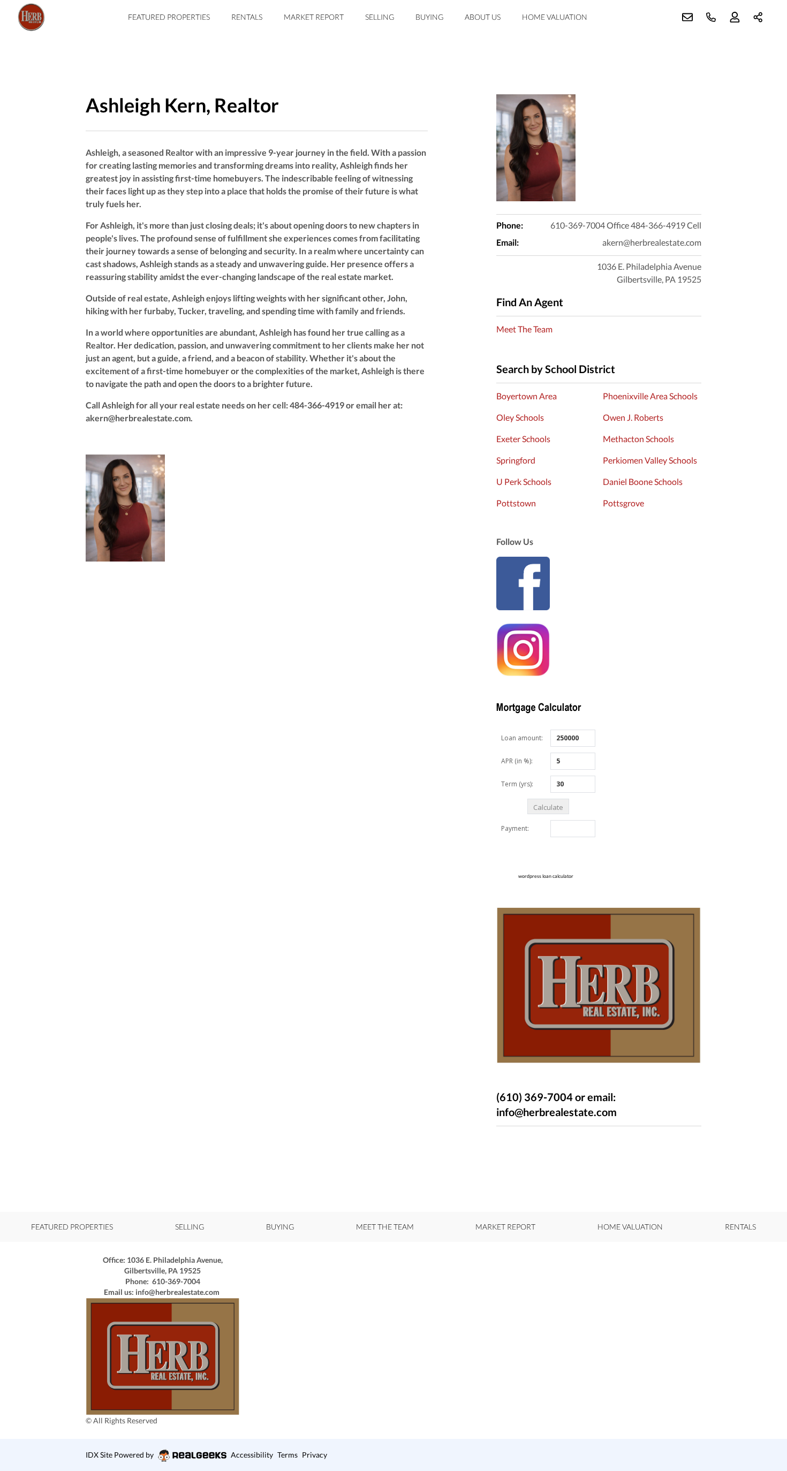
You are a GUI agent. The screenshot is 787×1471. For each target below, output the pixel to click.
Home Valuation (554, 16)
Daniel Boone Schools (643, 481)
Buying (429, 16)
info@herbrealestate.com (177, 1291)
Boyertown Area (526, 396)
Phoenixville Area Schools (650, 396)
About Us (483, 16)
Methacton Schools (638, 439)
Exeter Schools (523, 439)
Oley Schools (520, 417)
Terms (287, 1454)
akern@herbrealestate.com (651, 242)
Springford (515, 460)
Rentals (246, 16)
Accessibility (252, 1454)
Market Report (314, 16)
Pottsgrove (623, 503)
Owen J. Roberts (633, 417)
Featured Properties (169, 16)
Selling (379, 16)
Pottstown (516, 503)
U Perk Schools (523, 481)
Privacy (314, 1454)
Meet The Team (524, 329)
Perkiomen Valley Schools (650, 460)
